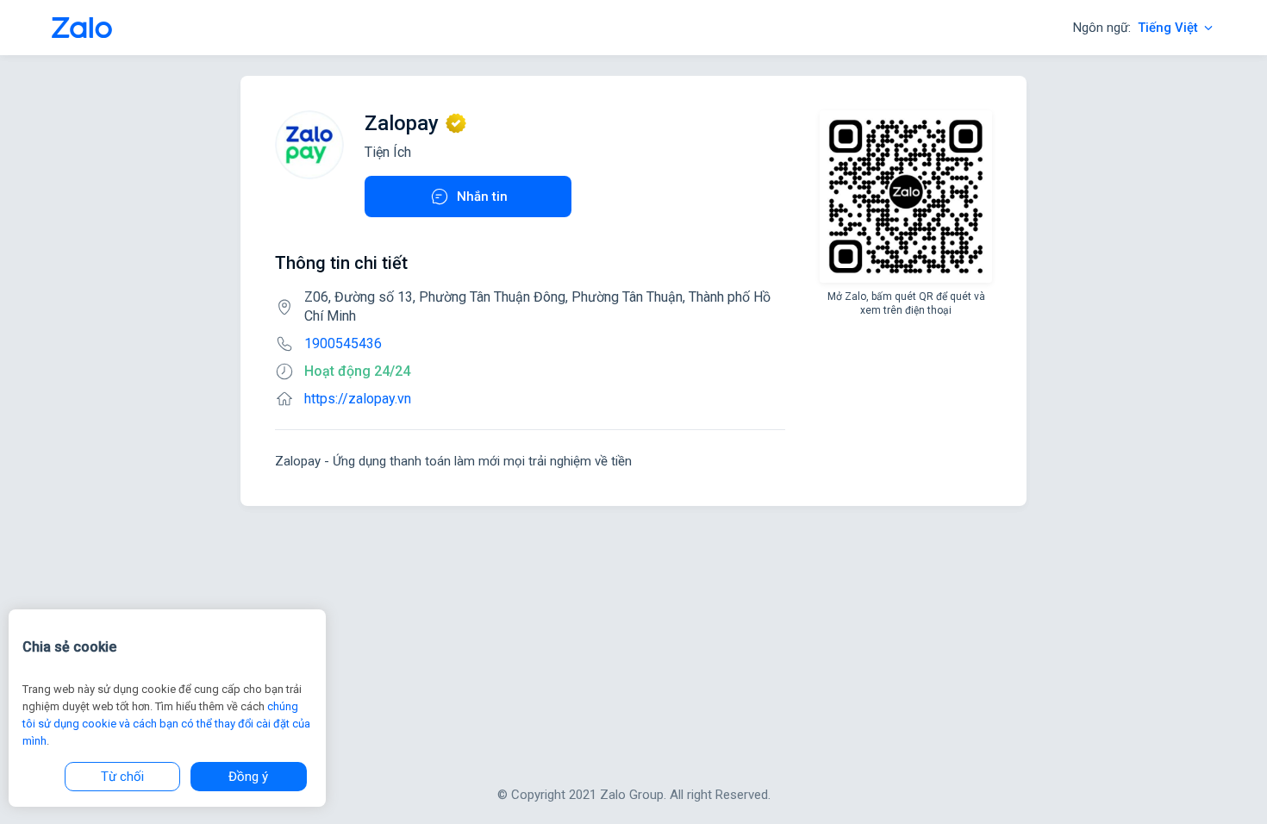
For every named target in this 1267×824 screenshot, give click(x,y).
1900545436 (343, 343)
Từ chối (122, 776)
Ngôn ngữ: (1135, 27)
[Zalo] (81, 27)
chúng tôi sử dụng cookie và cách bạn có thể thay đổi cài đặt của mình (166, 723)
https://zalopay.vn (357, 398)
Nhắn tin (482, 196)
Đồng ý (248, 776)
